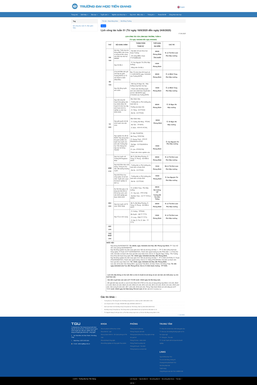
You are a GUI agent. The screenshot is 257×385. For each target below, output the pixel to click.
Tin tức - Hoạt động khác (110, 21)
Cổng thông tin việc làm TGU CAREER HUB (171, 371)
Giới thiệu (84, 15)
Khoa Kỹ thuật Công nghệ (108, 340)
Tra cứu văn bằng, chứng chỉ (167, 359)
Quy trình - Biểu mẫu (137, 15)
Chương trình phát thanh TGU (168, 362)
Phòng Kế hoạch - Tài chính (137, 346)
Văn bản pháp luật (165, 365)
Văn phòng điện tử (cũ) (168, 379)
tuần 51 (84, 26)
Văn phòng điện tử (155, 379)
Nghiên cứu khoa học (119, 15)
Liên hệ (132, 383)
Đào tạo (94, 15)
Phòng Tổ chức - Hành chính (138, 340)
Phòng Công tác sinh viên (137, 331)
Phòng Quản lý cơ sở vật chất (138, 349)
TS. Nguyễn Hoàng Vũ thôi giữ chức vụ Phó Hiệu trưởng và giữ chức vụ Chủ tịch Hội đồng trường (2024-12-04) (131, 312)
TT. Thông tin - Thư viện (166, 337)
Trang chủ (74, 15)
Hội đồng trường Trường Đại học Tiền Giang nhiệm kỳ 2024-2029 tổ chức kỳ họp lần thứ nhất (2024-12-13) (130, 309)
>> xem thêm (181, 315)
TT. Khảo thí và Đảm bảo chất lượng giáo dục (172, 329)
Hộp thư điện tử (143, 379)
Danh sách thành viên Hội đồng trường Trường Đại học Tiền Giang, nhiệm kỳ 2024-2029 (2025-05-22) (129, 306)
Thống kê (151, 15)
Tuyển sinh (104, 15)
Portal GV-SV (162, 15)
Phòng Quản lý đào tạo (136, 329)
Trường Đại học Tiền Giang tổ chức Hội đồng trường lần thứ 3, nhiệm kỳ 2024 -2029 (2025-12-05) (128, 300)
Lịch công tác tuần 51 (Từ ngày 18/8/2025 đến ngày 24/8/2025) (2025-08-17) (123, 303)
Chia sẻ (103, 26)
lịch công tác (77, 26)
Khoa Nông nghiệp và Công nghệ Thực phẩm (113, 343)
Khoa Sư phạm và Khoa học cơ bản (110, 329)
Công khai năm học (175, 15)
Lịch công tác (133, 379)
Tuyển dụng (163, 368)
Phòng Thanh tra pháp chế (137, 343)
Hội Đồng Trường (126, 21)
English (182, 7)
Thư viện (178, 379)
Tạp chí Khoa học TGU (166, 357)
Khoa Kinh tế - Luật (106, 331)
